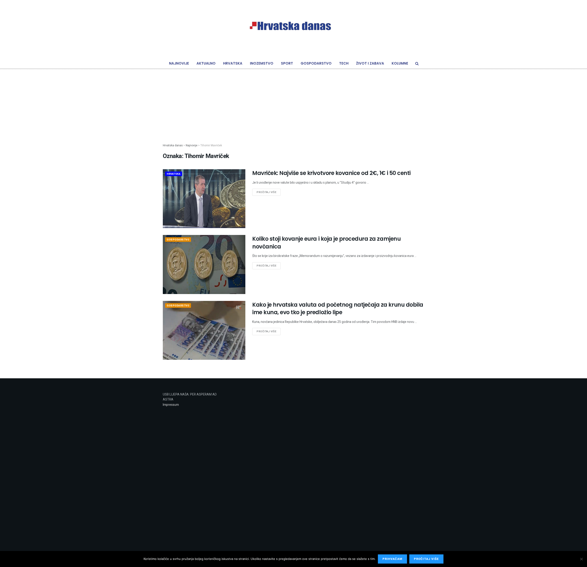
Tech (344, 63)
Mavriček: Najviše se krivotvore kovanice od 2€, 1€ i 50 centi (331, 173)
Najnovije (179, 63)
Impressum (171, 404)
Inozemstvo (261, 63)
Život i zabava (370, 63)
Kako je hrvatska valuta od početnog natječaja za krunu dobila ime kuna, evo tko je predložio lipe (337, 308)
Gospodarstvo (316, 63)
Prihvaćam (392, 559)
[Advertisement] (293, 102)
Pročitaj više (266, 192)
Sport (287, 63)
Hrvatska (232, 63)
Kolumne (400, 63)
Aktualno (206, 63)
